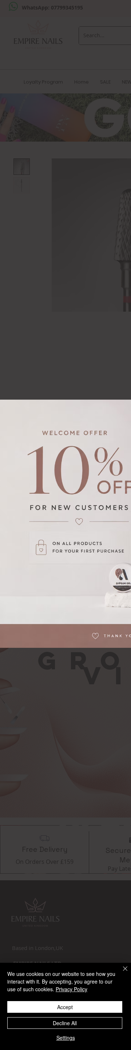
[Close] (121, 973)
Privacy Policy (71, 989)
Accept (65, 1007)
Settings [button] (65, 1037)
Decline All (65, 1023)
